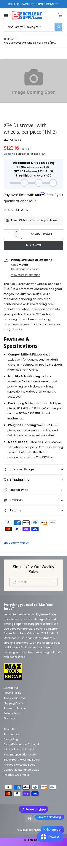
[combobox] (33, 27)
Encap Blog (11, 739)
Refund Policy (12, 693)
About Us (9, 729)
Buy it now (33, 245)
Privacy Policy (12, 713)
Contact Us (11, 688)
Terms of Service (15, 708)
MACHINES (27, 4)
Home (11, 39)
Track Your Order (15, 698)
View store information (25, 275)
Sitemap (9, 718)
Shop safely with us (16, 543)
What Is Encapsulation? (19, 749)
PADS (39, 4)
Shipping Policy (13, 703)
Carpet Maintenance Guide (21, 770)
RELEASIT (14, 4)
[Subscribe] (53, 582)
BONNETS (52, 4)
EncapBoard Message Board (22, 759)
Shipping (9, 153)
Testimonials (12, 734)
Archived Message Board (20, 765)
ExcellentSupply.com (37, 829)
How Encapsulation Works (20, 754)
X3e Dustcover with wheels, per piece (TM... (30, 43)
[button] (6, 15)
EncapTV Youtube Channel (21, 744)
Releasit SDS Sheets (16, 775)
